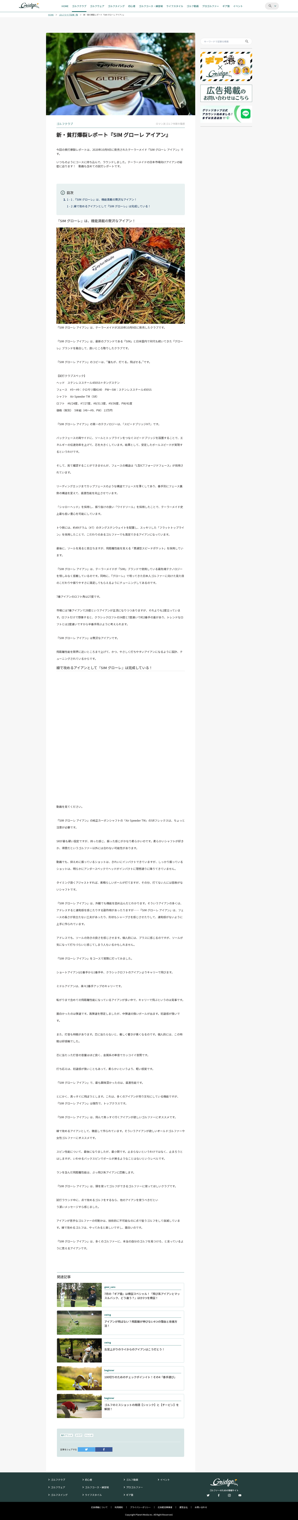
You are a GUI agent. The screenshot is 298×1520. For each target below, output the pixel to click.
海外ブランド (66, 1435)
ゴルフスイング (59, 1495)
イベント (165, 1479)
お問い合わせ (201, 1507)
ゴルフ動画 (132, 1479)
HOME (51, 15)
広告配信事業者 (165, 1507)
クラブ (79, 1435)
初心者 (88, 1479)
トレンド (89, 1435)
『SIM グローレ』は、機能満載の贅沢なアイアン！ (105, 199)
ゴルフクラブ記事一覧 (68, 15)
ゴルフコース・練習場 (97, 1487)
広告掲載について (99, 1507)
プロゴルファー (134, 1487)
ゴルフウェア (58, 1487)
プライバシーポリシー (140, 1507)
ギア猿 (129, 1495)
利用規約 (119, 1507)
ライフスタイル (93, 1495)
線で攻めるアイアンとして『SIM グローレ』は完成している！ (112, 206)
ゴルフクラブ (58, 1479)
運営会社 (183, 1507)
